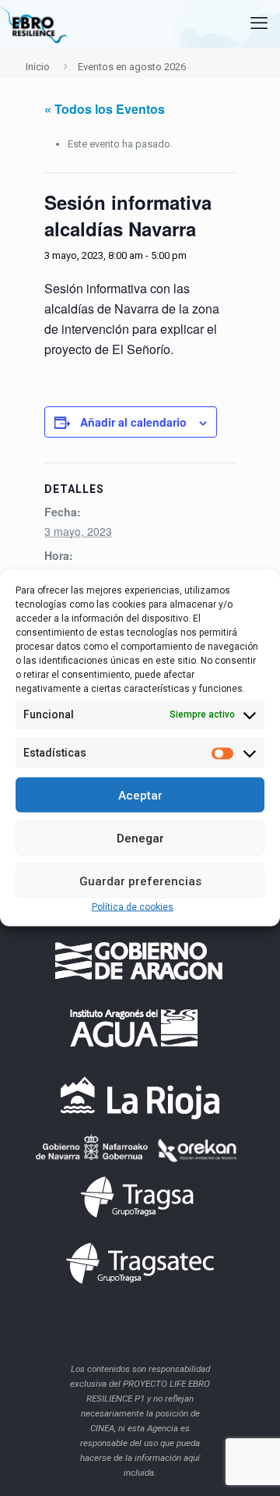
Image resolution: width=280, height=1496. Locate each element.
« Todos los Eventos (104, 109)
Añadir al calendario (133, 422)
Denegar (140, 838)
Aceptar (140, 795)
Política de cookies (132, 907)
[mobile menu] (259, 23)
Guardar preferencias (140, 881)
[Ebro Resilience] (34, 23)
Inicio (38, 67)
